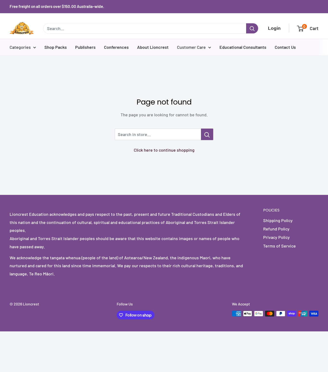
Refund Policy (276, 228)
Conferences (116, 47)
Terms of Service (279, 245)
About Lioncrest (153, 47)
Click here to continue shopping (164, 150)
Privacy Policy (276, 237)
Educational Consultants (242, 47)
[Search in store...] (207, 134)
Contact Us (285, 47)
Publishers (85, 47)
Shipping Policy (278, 220)
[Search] (252, 28)
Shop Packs (55, 47)
